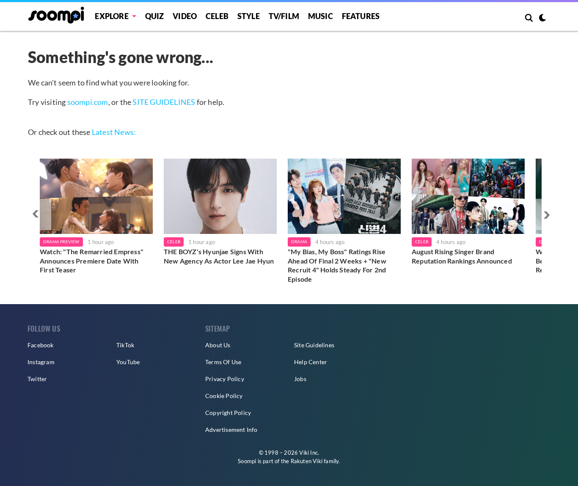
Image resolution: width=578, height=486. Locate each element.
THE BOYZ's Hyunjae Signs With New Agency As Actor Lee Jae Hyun (219, 256)
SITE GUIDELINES (163, 102)
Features (361, 16)
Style (248, 16)
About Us (218, 345)
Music (320, 16)
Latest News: (114, 132)
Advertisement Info (231, 429)
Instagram (41, 361)
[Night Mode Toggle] (542, 18)
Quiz (154, 16)
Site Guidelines (314, 345)
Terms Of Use (223, 361)
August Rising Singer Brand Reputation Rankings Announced (462, 256)
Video (185, 16)
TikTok (125, 345)
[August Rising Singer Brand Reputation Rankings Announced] (468, 196)
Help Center (310, 361)
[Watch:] (96, 196)
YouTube (128, 361)
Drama (299, 241)
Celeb (217, 16)
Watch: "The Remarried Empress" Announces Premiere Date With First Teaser (91, 260)
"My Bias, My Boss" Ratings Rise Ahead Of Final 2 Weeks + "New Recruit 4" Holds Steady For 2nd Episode (337, 265)
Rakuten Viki (306, 461)
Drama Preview (61, 241)
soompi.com (87, 102)
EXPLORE (111, 16)
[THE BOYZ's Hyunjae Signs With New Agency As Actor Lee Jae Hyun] (220, 196)
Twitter (37, 378)
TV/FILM (284, 16)
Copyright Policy (228, 412)
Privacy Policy (224, 378)
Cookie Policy (224, 395)
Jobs (300, 378)
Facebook (41, 345)
